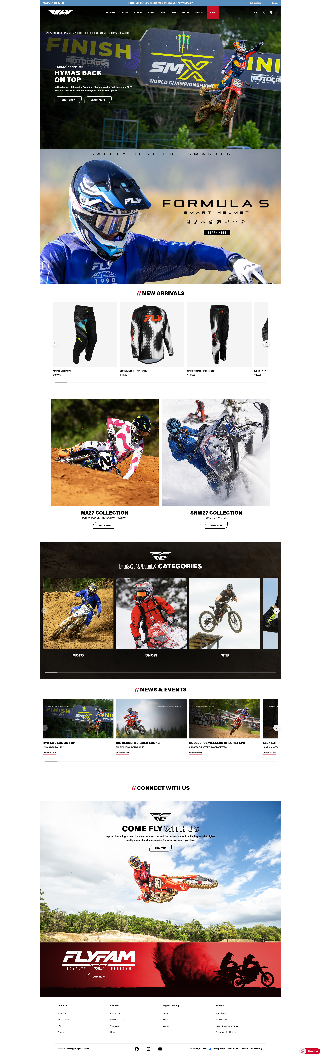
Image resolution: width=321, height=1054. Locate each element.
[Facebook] (59, 3)
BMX (174, 12)
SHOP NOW (104, 525)
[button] (54, 343)
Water (185, 12)
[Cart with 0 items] (271, 13)
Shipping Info (221, 1019)
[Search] (256, 13)
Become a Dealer (117, 1019)
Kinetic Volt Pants (62, 370)
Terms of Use (232, 1048)
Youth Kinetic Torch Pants (200, 370)
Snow (151, 12)
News (112, 1032)
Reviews (61, 1032)
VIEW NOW (216, 525)
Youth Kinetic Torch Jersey (133, 370)
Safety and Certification (226, 1032)
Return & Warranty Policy (227, 1025)
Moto (125, 12)
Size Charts (221, 1013)
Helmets (110, 12)
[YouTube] (63, 3)
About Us (160, 848)
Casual (199, 12)
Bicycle (166, 1025)
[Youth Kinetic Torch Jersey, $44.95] (152, 334)
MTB (163, 12)
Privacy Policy (219, 1048)
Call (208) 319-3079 (257, 3)
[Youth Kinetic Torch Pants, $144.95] (219, 334)
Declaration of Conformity (251, 1048)
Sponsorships (116, 1025)
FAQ (60, 1025)
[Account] (263, 13)
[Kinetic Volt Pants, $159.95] (85, 334)
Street (138, 12)
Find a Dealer (63, 1019)
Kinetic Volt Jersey (263, 370)
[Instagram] (55, 3)
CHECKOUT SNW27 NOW (138, 3)
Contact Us (115, 1013)
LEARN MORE (98, 99)
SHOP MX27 (68, 99)
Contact (275, 3)
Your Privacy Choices (197, 1048)
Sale (212, 12)
